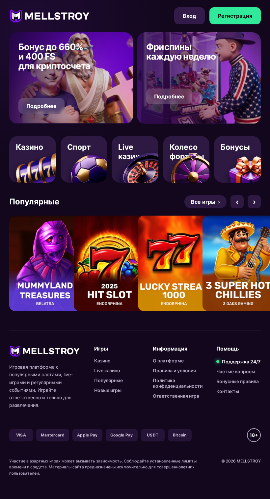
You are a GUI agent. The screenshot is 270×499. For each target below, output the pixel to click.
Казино (102, 360)
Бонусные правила (237, 381)
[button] (71, 78)
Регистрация (235, 16)
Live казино (107, 370)
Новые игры (108, 390)
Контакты (227, 391)
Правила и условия (174, 370)
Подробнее (41, 106)
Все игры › (205, 201)
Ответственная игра (176, 396)
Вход (189, 16)
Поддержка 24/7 (241, 361)
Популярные (108, 380)
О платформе (168, 360)
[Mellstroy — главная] (49, 15)
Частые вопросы (235, 371)
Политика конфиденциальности (177, 383)
